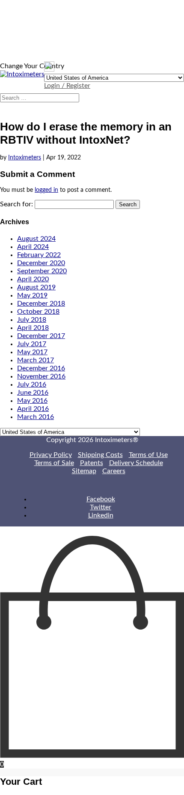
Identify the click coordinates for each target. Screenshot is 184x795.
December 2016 (41, 368)
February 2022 (39, 255)
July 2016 (31, 384)
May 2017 (32, 352)
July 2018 (31, 319)
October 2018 (38, 311)
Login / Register (67, 85)
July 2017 (31, 344)
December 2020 (41, 263)
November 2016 (41, 376)
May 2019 (32, 295)
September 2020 (42, 271)
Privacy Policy (51, 454)
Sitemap (84, 471)
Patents (91, 463)
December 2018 (41, 303)
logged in (46, 190)
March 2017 (35, 360)
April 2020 (33, 279)
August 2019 (36, 287)
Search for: (16, 204)
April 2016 (33, 408)
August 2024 (36, 238)
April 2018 (33, 327)
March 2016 (35, 416)
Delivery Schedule (136, 463)
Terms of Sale (54, 463)
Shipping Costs (100, 454)
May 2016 (32, 400)
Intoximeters (24, 158)
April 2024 (33, 246)
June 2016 (32, 392)
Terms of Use (148, 454)
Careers (113, 471)
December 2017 (41, 335)
